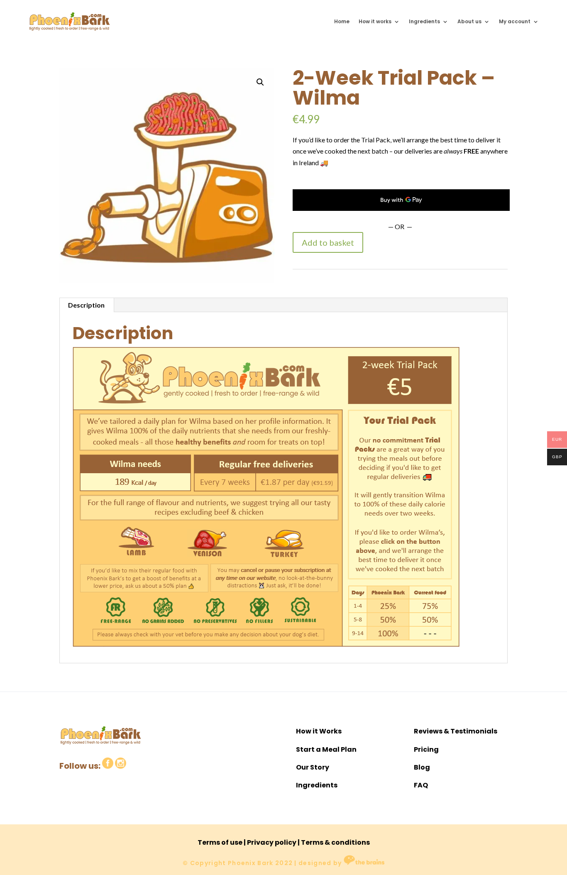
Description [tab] (86, 305)
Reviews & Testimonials (455, 731)
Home (341, 21)
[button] (260, 82)
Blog (422, 767)
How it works (375, 21)
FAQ (421, 785)
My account (514, 21)
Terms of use (220, 842)
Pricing (426, 749)
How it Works (319, 731)
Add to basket (328, 242)
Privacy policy (271, 842)
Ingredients (424, 21)
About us (469, 21)
